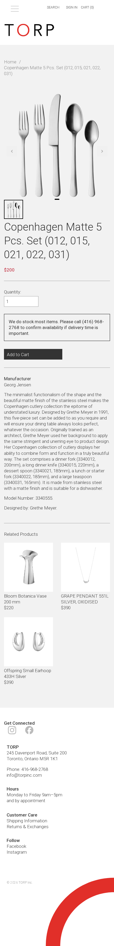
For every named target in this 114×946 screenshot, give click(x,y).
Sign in (71, 7)
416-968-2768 (34, 769)
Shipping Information (27, 820)
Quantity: (12, 292)
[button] (12, 151)
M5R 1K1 (49, 758)
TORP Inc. (26, 882)
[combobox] (49, 7)
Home (10, 61)
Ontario (31, 758)
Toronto (15, 758)
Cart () (87, 7)
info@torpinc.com (24, 775)
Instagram (17, 852)
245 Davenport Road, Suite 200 (37, 752)
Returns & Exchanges (28, 826)
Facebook (16, 846)
